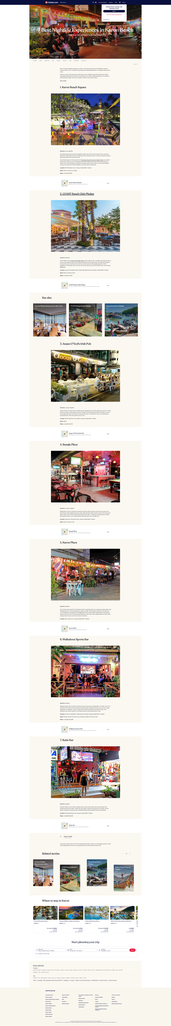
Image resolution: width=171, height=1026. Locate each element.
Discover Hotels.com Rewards (114, 14)
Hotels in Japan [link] (48, 1012)
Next (129, 853)
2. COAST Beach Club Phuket (77, 194)
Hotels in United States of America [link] (52, 999)
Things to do (46, 60)
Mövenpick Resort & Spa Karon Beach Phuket (92, 160)
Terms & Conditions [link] (99, 997)
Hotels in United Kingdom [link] (50, 1005)
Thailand (37, 9)
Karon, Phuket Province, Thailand (46, 950)
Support (111, 2)
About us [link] (113, 997)
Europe (72, 980)
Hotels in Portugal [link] (48, 1014)
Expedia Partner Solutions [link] (84, 1002)
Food (53, 60)
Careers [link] (113, 999)
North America (103, 980)
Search (132, 950)
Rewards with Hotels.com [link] (117, 1003)
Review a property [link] (65, 1003)
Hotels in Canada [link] (48, 997)
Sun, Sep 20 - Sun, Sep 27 (76, 950)
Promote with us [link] (82, 1004)
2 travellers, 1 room (105, 950)
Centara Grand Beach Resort (77, 260)
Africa (34, 980)
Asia (34, 976)
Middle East (95, 980)
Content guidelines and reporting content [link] (101, 1006)
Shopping (58, 60)
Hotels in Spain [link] (48, 1009)
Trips (116, 2)
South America (113, 980)
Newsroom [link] (81, 1000)
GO (33, 9)
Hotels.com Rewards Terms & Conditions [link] (101, 1009)
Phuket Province (43, 9)
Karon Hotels (83, 60)
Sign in (124, 2)
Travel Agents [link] (81, 1006)
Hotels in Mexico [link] (48, 1003)
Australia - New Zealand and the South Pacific (50, 980)
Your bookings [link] (64, 997)
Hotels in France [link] (48, 1007)
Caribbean (66, 980)
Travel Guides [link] (114, 1001)
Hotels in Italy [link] (48, 1001)
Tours (70, 60)
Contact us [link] (64, 1001)
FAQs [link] (63, 999)
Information (76, 60)
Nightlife (64, 60)
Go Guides (35, 60)
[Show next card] (138, 919)
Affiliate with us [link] (82, 998)
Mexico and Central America (83, 980)
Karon (49, 9)
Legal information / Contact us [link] (101, 1003)
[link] (114, 19)
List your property (103, 2)
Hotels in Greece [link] (48, 1016)
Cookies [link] (96, 1001)
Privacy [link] (96, 999)
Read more (62, 267)
